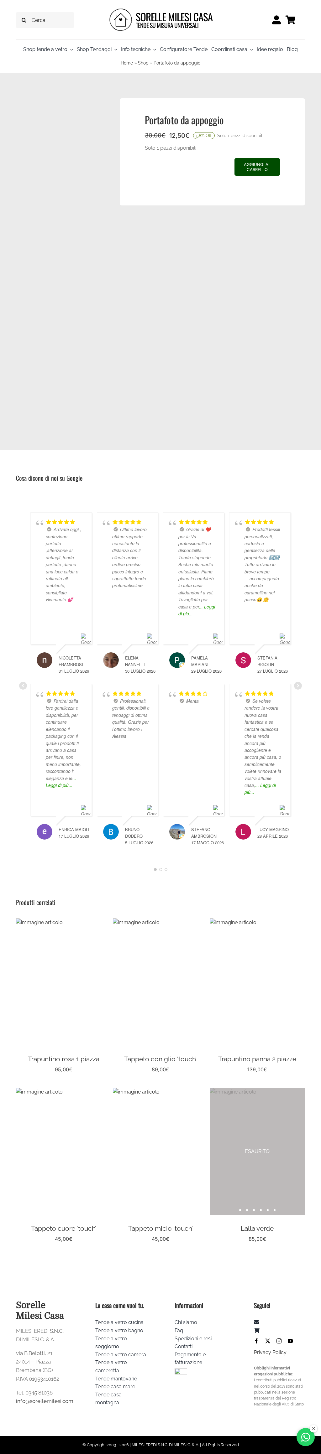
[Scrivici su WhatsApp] (306, 1437)
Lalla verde (257, 1228)
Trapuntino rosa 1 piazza (63, 1059)
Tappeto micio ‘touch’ (160, 1228)
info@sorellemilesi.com (44, 1401)
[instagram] (279, 1340)
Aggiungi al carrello (257, 167)
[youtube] (290, 1340)
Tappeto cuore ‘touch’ (63, 1228)
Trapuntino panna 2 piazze (257, 1059)
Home (127, 62)
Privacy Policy (270, 1352)
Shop (143, 62)
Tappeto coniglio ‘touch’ (160, 1059)
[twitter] (267, 1340)
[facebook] (256, 1340)
